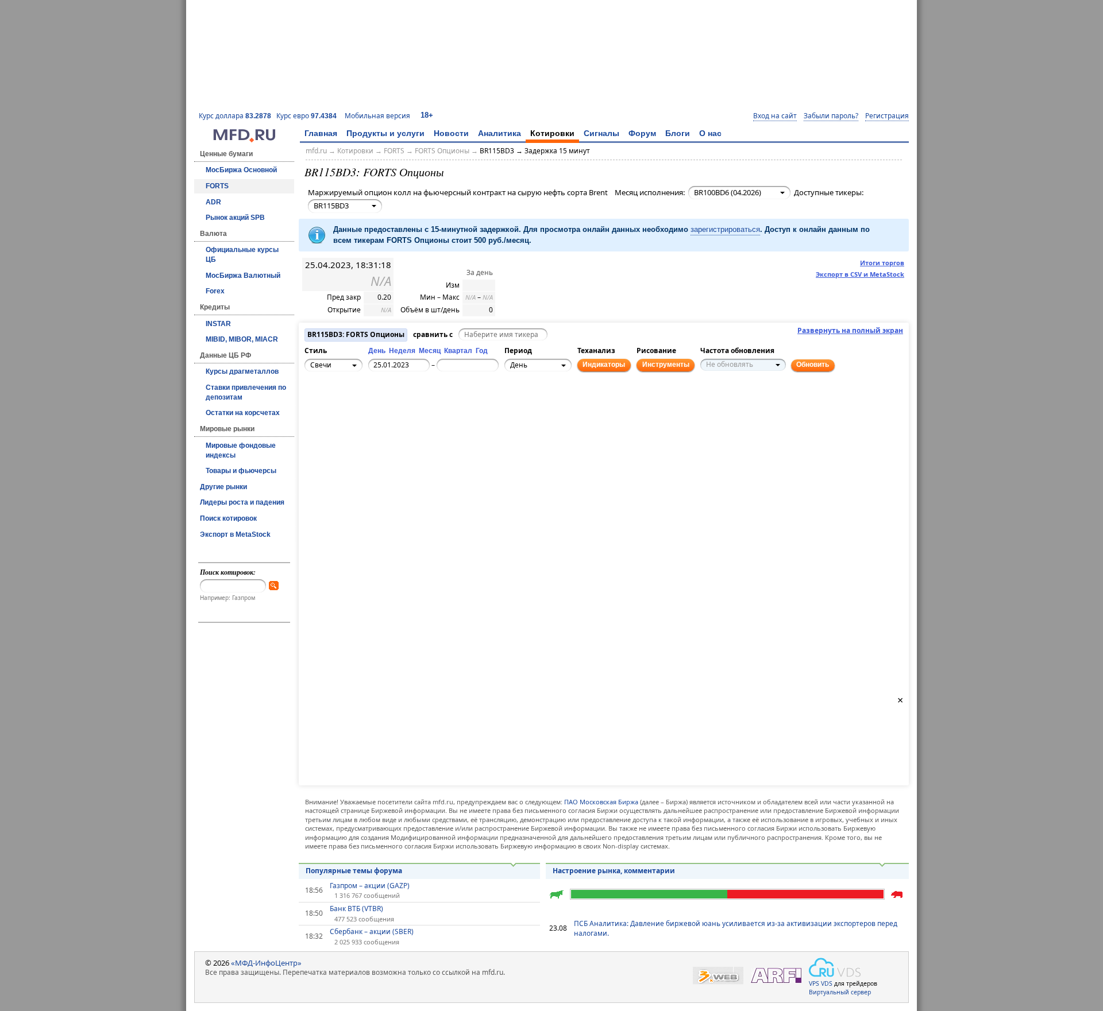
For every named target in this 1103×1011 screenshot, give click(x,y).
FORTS (217, 186)
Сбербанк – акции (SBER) (372, 932)
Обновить (812, 365)
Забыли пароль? (831, 116)
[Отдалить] (366, 417)
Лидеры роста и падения (242, 502)
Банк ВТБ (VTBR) (356, 909)
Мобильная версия (377, 116)
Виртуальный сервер (840, 992)
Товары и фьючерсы (241, 471)
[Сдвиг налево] (328, 411)
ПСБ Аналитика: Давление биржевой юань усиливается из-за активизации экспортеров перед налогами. (735, 928)
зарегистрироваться (725, 229)
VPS (814, 983)
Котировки (552, 133)
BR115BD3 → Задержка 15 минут (535, 151)
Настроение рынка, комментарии (614, 871)
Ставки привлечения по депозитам (246, 392)
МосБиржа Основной (241, 170)
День (376, 351)
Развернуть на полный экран (850, 330)
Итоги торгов (882, 262)
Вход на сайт (775, 116)
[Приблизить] (366, 405)
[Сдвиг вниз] (340, 424)
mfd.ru (316, 151)
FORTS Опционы (442, 151)
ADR (213, 202)
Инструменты (665, 365)
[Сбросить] (340, 411)
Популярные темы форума (354, 871)
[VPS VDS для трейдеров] (835, 967)
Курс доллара (235, 116)
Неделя (402, 351)
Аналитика (499, 133)
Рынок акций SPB (235, 218)
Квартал (458, 351)
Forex (215, 291)
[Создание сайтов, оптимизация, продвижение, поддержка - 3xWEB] (718, 976)
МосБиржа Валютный (243, 276)
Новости (451, 133)
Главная (320, 133)
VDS (826, 983)
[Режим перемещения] (315, 405)
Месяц (430, 351)
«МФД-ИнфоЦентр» (266, 963)
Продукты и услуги (385, 133)
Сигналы (601, 133)
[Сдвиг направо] (353, 411)
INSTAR (218, 324)
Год (482, 351)
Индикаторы (604, 365)
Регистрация (887, 116)
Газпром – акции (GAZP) (370, 886)
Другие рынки (223, 487)
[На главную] (244, 139)
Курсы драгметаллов (242, 371)
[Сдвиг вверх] (340, 398)
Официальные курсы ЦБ (242, 255)
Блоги (677, 133)
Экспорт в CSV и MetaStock (860, 274)
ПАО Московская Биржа (601, 801)
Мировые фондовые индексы (241, 450)
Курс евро (306, 116)
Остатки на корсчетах (243, 413)
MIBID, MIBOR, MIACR (242, 339)
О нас (710, 133)
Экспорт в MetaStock (235, 534)
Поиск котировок (228, 518)
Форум (642, 133)
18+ (427, 115)
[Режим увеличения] (315, 417)
